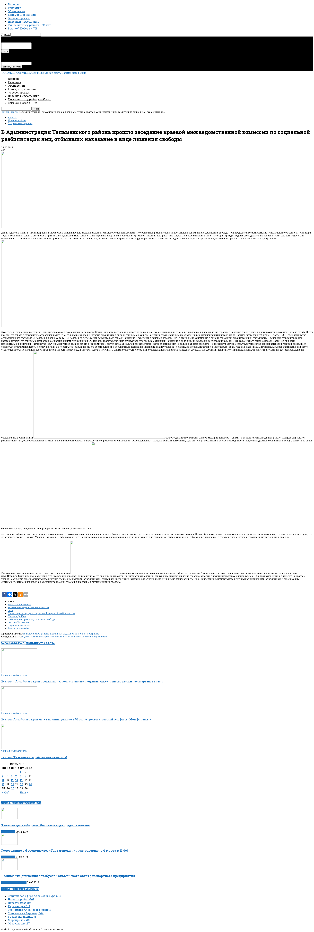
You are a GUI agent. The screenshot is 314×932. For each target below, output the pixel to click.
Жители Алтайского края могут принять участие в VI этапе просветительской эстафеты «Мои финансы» (76, 719)
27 (12, 788)
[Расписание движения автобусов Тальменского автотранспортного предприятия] (9, 869)
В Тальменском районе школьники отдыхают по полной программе (61, 633)
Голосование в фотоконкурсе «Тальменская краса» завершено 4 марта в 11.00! (64, 850)
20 (12, 784)
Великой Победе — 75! (22, 28)
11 (3, 780)
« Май (5, 792)
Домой (5, 112)
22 (21, 784)
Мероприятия (19, 920)
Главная (13, 4)
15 (21, 780)
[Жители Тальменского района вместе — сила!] (19, 747)
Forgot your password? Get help (18, 54)
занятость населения (19, 604)
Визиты (12, 117)
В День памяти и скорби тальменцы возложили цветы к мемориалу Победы (64, 636)
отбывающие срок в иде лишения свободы (31, 619)
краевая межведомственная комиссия (28, 607)
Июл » (24, 792)
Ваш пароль (38, 47)
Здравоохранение (22, 916)
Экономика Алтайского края (29, 909)
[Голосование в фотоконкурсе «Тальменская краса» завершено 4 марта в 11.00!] (9, 843)
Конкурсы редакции (22, 14)
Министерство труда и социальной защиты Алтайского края (41, 613)
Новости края (19, 902)
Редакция (14, 7)
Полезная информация (23, 21)
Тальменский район (19, 628)
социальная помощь (19, 625)
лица (10, 610)
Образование (19, 923)
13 (12, 780)
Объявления (16, 11)
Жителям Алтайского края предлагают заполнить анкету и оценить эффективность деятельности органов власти (82, 681)
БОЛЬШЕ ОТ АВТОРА (40, 643)
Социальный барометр (20, 123)
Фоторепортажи (19, 18)
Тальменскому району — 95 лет (29, 25)
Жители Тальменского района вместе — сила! (34, 757)
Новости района (17, 120)
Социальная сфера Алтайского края (34, 896)
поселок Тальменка (18, 622)
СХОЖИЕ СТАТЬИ (13, 643)
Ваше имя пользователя (45, 44)
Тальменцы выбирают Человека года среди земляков (45, 825)
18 (3, 784)
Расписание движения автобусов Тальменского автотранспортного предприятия (68, 876)
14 (16, 780)
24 (30, 784)
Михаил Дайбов (17, 616)
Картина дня (8, 831)
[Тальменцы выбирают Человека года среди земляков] (9, 818)
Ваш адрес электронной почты (49, 63)
